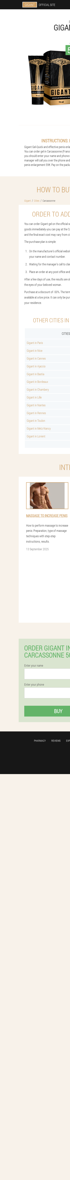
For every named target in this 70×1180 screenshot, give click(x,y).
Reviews (55, 740)
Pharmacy (40, 740)
